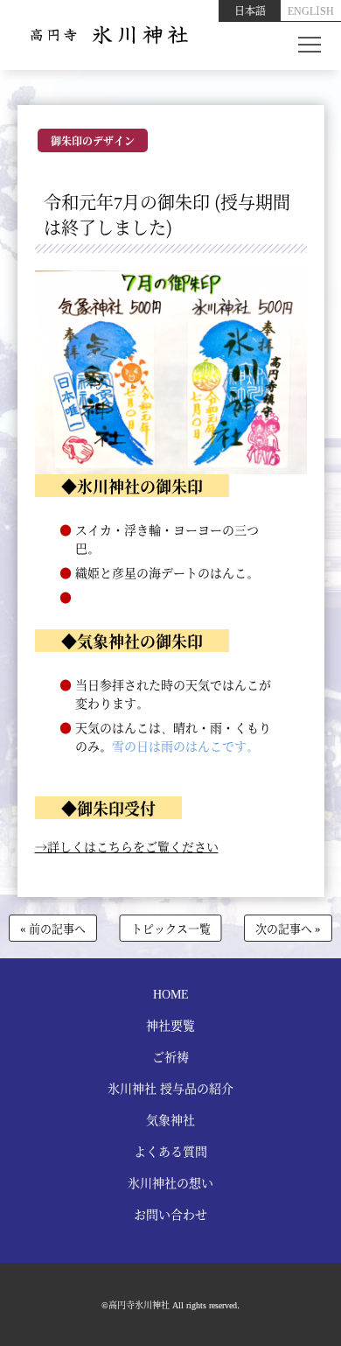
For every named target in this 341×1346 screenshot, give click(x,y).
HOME (171, 993)
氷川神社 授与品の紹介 (170, 1088)
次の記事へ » (288, 928)
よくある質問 (170, 1151)
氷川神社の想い (170, 1182)
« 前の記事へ (53, 928)
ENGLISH (311, 10)
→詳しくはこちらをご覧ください (127, 846)
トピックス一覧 (171, 928)
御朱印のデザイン (93, 140)
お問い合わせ (170, 1214)
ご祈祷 (170, 1056)
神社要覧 (170, 1025)
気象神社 (170, 1119)
